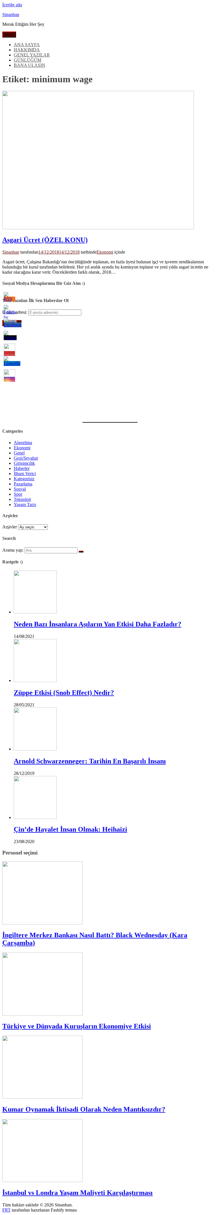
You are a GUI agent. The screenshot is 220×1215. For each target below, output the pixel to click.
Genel (19, 452)
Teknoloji (22, 499)
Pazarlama (23, 483)
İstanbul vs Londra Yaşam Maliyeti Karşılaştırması (77, 1192)
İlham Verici (25, 473)
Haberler (22, 468)
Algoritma (23, 442)
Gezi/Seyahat (26, 458)
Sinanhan (10, 14)
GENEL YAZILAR (32, 54)
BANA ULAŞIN (29, 65)
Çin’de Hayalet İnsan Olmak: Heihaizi (70, 829)
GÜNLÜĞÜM (27, 60)
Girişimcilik (24, 463)
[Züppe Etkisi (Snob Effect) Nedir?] (35, 680)
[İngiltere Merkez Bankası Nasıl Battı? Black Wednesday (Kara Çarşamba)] (42, 922)
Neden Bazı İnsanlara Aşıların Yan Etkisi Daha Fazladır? (97, 624)
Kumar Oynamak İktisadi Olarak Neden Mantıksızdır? (83, 1109)
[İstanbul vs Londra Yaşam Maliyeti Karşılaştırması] (42, 1180)
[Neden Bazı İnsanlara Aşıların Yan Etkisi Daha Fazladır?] (35, 612)
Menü (9, 34)
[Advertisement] (110, 371)
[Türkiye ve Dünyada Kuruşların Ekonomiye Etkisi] (42, 1014)
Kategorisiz (24, 478)
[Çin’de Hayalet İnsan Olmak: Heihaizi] (35, 817)
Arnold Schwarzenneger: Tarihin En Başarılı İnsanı (90, 761)
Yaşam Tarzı (25, 504)
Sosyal (20, 489)
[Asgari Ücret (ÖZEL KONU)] (98, 227)
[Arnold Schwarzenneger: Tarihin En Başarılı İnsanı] (35, 748)
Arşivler (9, 526)
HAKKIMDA (27, 49)
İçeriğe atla (12, 4)
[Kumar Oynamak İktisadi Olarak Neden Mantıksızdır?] (42, 1097)
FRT (6, 1210)
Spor (18, 494)
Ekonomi (105, 252)
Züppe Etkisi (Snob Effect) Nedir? (64, 692)
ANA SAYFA (27, 44)
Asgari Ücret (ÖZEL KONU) (45, 240)
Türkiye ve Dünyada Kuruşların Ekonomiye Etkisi (76, 1026)
